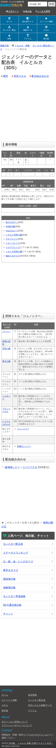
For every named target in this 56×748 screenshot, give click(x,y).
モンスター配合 (9, 30)
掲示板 (28, 11)
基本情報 (32, 695)
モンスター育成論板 (14, 596)
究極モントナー (24, 446)
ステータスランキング (15, 552)
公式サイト (13, 11)
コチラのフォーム (38, 734)
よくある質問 (43, 11)
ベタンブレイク (13, 243)
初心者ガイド (27, 21)
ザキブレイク (12, 239)
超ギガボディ (12, 222)
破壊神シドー (12, 467)
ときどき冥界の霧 (14, 251)
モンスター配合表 (13, 544)
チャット (8, 613)
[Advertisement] (28, 110)
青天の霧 (6, 361)
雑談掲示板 (9, 579)
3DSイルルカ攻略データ (40, 705)
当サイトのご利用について (15, 722)
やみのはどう (12, 231)
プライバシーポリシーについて (17, 725)
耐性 (5, 76)
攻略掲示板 (9, 587)
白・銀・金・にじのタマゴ (18, 561)
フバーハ (6, 331)
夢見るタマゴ (10, 570)
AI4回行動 (10, 226)
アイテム (28, 39)
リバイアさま (29, 467)
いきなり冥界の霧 (14, 235)
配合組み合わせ (40, 76)
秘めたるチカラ (13, 256)
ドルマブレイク (13, 247)
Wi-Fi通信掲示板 (12, 605)
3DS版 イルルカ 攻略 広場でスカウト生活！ (31, 743)
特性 (9, 39)
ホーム (9, 21)
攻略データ (28, 30)
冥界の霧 (6, 348)
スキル (46, 30)
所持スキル (20, 76)
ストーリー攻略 (46, 21)
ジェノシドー (23, 429)
